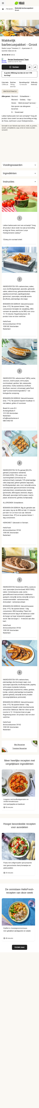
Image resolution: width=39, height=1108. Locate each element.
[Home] (3, 9)
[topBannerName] (19, 16)
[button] (19, 173)
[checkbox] (2, 55)
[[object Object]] (29, 67)
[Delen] (35, 67)
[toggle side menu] (3, 3)
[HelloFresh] (19, 3)
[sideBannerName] (19, 146)
